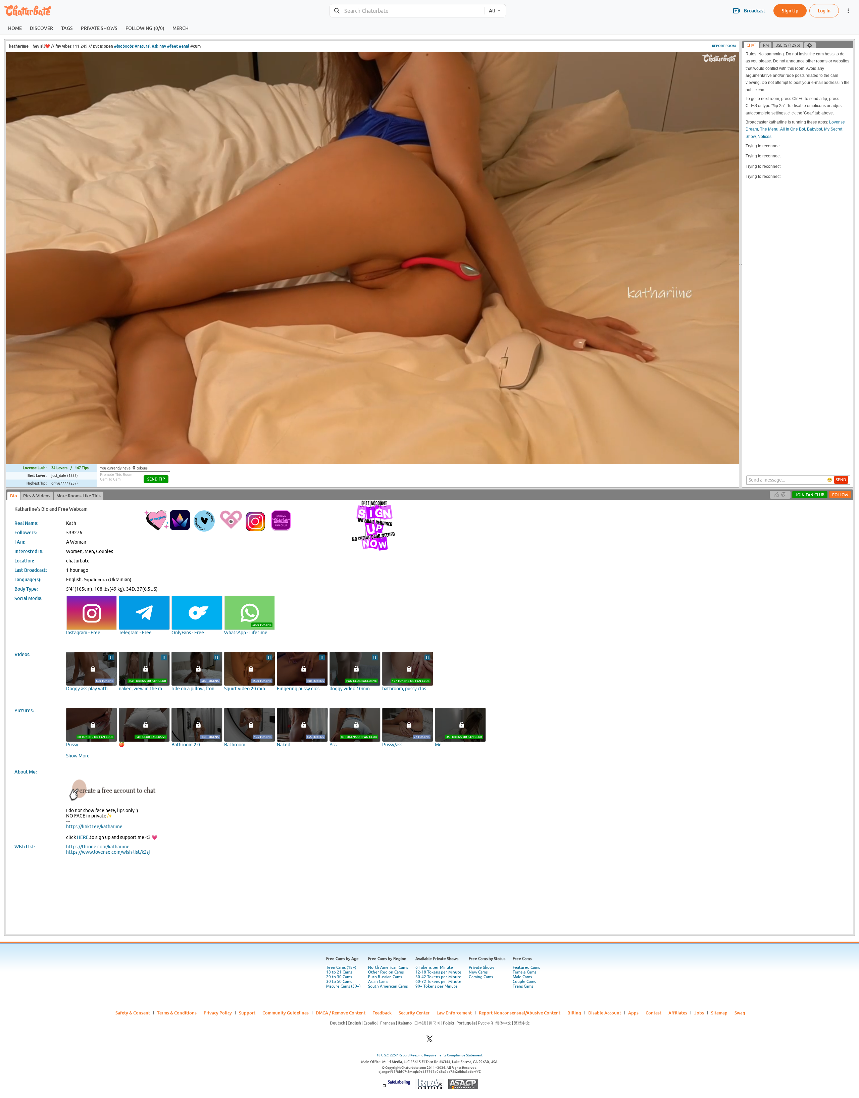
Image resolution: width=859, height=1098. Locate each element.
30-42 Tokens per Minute (438, 977)
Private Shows (481, 967)
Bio (13, 495)
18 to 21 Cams (339, 972)
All (492, 10)
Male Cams (522, 977)
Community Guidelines (285, 1012)
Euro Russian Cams (385, 977)
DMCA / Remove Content (340, 1012)
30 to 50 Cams (339, 981)
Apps (633, 1012)
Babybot (814, 129)
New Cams (478, 972)
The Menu (769, 129)
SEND (841, 480)
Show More (78, 755)
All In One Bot (792, 129)
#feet (172, 46)
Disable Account (604, 1012)
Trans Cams (523, 986)
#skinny (159, 46)
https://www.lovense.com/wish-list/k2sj (108, 852)
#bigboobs (124, 46)
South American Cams (388, 986)
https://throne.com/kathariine (98, 846)
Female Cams (524, 972)
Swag (740, 1012)
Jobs (699, 1012)
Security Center (414, 1012)
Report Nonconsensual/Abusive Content (519, 1012)
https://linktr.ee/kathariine (94, 826)
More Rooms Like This (78, 495)
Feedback (382, 1012)
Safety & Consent (132, 1012)
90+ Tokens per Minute (436, 986)
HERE (83, 837)
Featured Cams (526, 967)
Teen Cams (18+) (341, 967)
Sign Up (790, 10)
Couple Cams (524, 981)
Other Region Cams (386, 972)
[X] (429, 1040)
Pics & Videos (36, 495)
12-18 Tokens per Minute (438, 972)
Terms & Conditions (177, 1012)
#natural (143, 46)
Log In (824, 10)
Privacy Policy (218, 1012)
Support (247, 1012)
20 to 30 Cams (339, 977)
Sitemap (719, 1012)
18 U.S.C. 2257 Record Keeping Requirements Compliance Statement (429, 1055)
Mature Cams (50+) (343, 986)
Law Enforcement (454, 1012)
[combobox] (407, 11)
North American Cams (388, 967)
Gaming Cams (481, 977)
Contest (653, 1012)
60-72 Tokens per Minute (438, 981)
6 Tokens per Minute (434, 967)
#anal (184, 46)
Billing (574, 1012)
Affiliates (677, 1012)
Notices (764, 136)
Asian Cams (378, 981)
